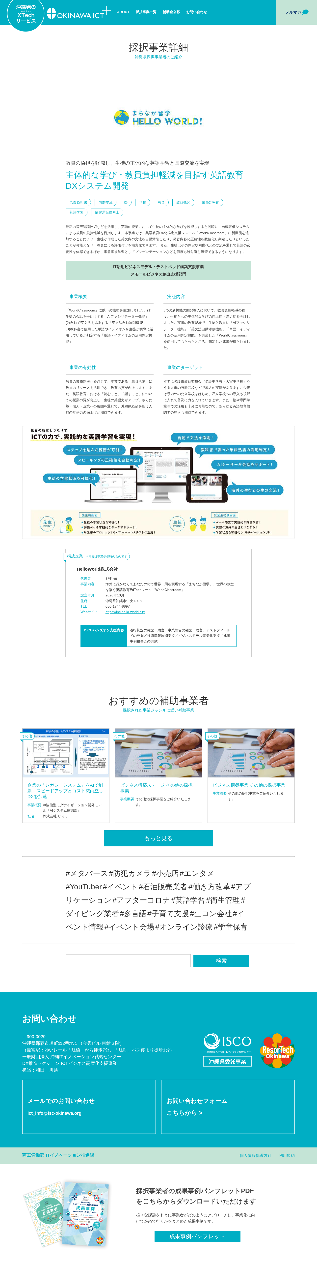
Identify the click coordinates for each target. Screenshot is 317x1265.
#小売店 (165, 873)
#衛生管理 (223, 900)
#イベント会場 (129, 927)
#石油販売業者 (163, 887)
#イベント (120, 887)
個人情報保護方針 (255, 1155)
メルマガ (293, 12)
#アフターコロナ (141, 900)
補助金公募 (171, 12)
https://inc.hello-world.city (125, 612)
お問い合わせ (196, 12)
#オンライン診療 (184, 927)
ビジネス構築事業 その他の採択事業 (249, 785)
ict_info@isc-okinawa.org (54, 1113)
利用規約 (287, 1155)
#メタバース (87, 873)
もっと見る (158, 838)
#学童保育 (231, 927)
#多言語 (133, 913)
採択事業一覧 (146, 12)
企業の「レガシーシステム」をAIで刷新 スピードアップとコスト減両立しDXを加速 (65, 791)
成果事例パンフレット (197, 1236)
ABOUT (123, 12)
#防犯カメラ (130, 873)
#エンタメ (197, 873)
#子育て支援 (168, 913)
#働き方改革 (209, 887)
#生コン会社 (211, 913)
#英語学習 (188, 900)
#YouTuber (84, 887)
